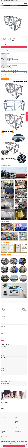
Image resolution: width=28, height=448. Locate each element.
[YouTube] (25, 444)
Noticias (15, 418)
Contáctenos (16, 421)
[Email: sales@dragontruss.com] (27, 116)
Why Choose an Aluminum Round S (5, 381)
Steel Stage (2, 368)
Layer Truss (2, 370)
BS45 (24, 313)
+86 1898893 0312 (5, 405)
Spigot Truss (2, 353)
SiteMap (10, 443)
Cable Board (2, 366)
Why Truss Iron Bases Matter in (5, 383)
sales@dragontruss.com (14, 0)
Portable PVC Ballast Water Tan (5, 385)
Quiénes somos (16, 416)
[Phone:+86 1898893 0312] (27, 117)
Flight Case (2, 364)
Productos (16, 417)
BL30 (3, 320)
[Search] (26, 377)
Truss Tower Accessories (4, 359)
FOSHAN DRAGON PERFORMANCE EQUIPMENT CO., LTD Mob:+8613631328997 (14, 441)
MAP (12, 443)
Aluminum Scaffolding (3, 346)
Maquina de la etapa (3, 431)
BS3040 (4, 313)
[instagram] (26, 444)
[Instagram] (27, 120)
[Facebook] (27, 119)
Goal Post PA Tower (3, 357)
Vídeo (15, 422)
